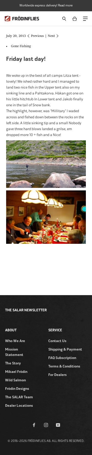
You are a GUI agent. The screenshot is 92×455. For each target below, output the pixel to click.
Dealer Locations (19, 405)
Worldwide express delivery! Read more (46, 5)
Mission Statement (14, 352)
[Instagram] (46, 424)
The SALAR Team (19, 397)
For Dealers (57, 375)
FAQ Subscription (62, 358)
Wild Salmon (15, 380)
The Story (13, 363)
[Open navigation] (85, 18)
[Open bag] (75, 18)
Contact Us (57, 341)
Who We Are (15, 341)
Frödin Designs (17, 388)
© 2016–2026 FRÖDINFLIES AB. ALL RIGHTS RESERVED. (46, 441)
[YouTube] (58, 424)
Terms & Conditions (64, 366)
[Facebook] (34, 424)
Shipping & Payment (65, 349)
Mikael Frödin (16, 372)
